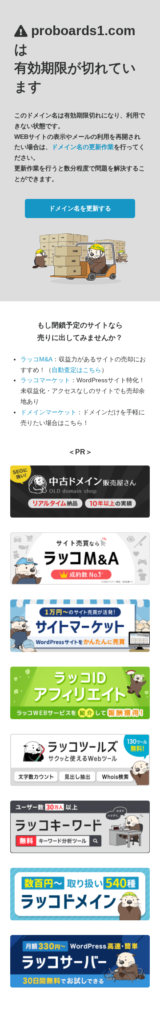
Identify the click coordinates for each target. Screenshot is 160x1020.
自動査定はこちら (76, 369)
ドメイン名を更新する (80, 208)
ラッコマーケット (45, 380)
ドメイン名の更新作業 (83, 146)
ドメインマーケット (48, 412)
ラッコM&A (36, 359)
